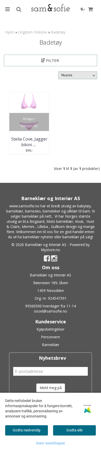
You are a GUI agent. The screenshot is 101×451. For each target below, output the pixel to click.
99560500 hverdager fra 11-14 (50, 306)
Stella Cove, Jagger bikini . (29, 141)
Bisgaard (37, 221)
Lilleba (42, 226)
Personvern (50, 336)
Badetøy (58, 32)
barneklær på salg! (77, 236)
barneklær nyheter (38, 236)
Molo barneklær (59, 221)
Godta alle (74, 430)
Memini (28, 226)
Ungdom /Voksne (32, 32)
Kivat (79, 221)
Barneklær (50, 344)
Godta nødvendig (26, 430)
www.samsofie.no (24, 205)
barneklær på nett (37, 216)
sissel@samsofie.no (50, 311)
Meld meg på (51, 387)
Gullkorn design (64, 226)
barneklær (14, 211)
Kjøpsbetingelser (50, 329)
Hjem (9, 32)
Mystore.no (50, 249)
